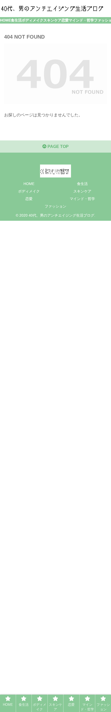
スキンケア (82, 191)
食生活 (82, 184)
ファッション (55, 206)
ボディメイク (29, 191)
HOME (28, 184)
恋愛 (29, 199)
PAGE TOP (57, 146)
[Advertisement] (55, 465)
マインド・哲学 (82, 199)
